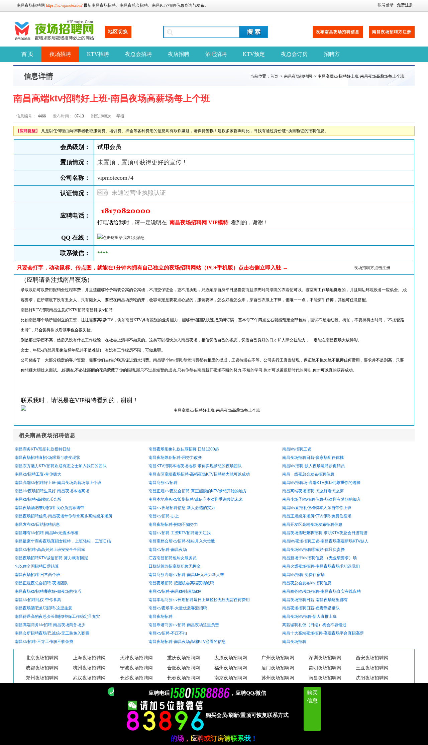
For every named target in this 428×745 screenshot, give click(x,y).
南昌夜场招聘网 (31, 5)
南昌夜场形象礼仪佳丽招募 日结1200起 (183, 449)
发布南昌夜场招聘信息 (337, 31)
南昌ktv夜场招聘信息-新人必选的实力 (181, 507)
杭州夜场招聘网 (89, 667)
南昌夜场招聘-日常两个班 (37, 574)
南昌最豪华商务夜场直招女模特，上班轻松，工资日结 (63, 541)
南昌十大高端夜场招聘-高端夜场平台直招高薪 (323, 633)
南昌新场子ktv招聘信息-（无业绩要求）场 (319, 558)
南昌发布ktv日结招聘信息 (37, 524)
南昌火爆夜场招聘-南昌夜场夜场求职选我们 (321, 566)
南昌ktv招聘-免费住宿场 (303, 574)
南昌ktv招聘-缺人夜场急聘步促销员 (313, 466)
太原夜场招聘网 (230, 657)
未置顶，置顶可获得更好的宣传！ (142, 162)
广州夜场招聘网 (277, 657)
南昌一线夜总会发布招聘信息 (308, 474)
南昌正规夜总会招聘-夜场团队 (41, 583)
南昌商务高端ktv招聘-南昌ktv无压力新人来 (186, 574)
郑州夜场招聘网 (42, 677)
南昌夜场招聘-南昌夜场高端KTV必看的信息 (187, 641)
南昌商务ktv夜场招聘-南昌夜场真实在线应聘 (321, 591)
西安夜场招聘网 (372, 657)
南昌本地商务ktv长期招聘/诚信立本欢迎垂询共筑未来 (195, 499)
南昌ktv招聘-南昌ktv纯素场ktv (174, 591)
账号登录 (386, 5)
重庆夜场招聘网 (183, 657)
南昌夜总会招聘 (134, 5)
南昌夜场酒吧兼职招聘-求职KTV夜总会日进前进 (324, 532)
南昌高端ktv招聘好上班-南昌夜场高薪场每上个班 (58, 482)
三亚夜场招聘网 (372, 667)
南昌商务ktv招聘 (163, 482)
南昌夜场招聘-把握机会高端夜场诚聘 (181, 583)
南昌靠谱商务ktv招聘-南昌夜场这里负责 (183, 625)
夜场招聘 (60, 54)
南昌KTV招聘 (164, 5)
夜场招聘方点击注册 (372, 267)
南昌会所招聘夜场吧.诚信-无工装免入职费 (52, 633)
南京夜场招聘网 (230, 677)
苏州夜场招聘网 (277, 677)
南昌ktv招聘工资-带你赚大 (38, 474)
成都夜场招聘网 (42, 667)
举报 (120, 116)
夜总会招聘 (138, 54)
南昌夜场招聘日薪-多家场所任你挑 (313, 457)
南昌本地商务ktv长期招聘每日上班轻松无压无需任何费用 (199, 599)
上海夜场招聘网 (89, 657)
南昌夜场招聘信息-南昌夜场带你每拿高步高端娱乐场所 (63, 516)
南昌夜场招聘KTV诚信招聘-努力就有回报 (51, 558)
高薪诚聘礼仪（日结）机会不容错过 (314, 625)
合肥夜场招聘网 (183, 667)
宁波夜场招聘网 (136, 667)
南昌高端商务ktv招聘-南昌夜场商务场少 (50, 625)
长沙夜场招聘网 (136, 677)
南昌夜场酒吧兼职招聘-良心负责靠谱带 (49, 507)
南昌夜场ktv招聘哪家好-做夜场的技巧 (48, 591)
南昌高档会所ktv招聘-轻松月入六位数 (181, 541)
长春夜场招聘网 (183, 677)
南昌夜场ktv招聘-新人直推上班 (309, 616)
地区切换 (118, 31)
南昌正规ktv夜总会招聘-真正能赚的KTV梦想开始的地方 (197, 491)
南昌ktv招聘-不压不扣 (167, 633)
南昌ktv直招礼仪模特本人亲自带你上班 (316, 507)
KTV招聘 (98, 54)
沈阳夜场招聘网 (372, 677)
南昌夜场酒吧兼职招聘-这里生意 (43, 608)
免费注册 (405, 5)
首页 (274, 76)
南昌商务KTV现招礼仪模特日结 (43, 449)
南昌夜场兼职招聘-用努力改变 (175, 457)
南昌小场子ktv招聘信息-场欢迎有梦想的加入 (321, 499)
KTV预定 (254, 54)
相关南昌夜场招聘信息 (47, 435)
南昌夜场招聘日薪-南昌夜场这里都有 (315, 599)
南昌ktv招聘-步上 (163, 516)
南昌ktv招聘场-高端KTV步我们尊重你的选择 (321, 482)
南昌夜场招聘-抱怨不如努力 (173, 524)
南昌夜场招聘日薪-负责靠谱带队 (311, 608)
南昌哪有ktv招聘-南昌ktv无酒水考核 (46, 532)
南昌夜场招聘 (104, 5)
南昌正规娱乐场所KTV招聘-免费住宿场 (316, 516)
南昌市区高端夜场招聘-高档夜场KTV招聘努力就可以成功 (199, 474)
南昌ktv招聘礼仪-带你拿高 (38, 599)
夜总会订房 (294, 54)
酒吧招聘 (216, 54)
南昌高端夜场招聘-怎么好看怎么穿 (313, 491)
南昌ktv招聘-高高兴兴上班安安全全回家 (50, 549)
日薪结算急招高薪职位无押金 (174, 566)
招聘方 (332, 54)
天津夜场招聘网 (136, 657)
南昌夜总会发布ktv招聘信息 (306, 583)
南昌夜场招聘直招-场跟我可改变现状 (47, 457)
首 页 (27, 54)
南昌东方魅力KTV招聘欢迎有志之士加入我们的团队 (61, 466)
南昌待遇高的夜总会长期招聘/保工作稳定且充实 (57, 616)
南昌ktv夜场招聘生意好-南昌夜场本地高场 (52, 491)
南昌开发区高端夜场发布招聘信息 (312, 524)
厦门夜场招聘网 (277, 667)
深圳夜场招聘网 (325, 657)
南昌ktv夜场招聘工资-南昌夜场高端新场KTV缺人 (325, 541)
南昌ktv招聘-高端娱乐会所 (38, 499)
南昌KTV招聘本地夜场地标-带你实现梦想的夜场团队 (195, 466)
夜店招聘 (178, 54)
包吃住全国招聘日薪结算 (37, 566)
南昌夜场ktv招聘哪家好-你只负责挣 (313, 549)
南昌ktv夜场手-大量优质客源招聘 (177, 608)
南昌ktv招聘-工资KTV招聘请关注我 (179, 532)
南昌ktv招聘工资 (296, 449)
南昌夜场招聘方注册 (391, 31)
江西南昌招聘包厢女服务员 (172, 558)
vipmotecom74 (115, 177)
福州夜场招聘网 (230, 667)
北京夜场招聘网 (42, 657)
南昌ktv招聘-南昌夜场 (167, 549)
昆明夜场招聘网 (325, 667)
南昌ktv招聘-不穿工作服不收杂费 (44, 641)
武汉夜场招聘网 (89, 677)
